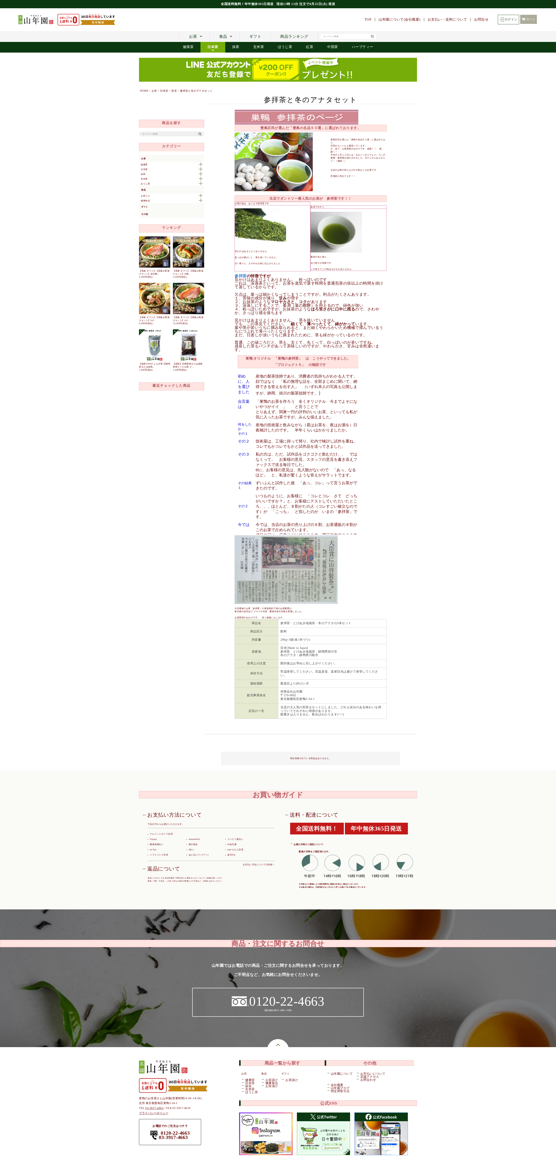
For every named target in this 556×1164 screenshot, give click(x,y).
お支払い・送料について (447, 19)
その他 (144, 214)
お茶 (193, 36)
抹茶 (235, 47)
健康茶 (188, 47)
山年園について (342, 1073)
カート (531, 19)
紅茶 (309, 47)
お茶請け (271, 1080)
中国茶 (332, 47)
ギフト (255, 36)
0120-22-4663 (175, 1133)
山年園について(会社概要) (399, 19)
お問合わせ (368, 1079)
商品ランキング (294, 36)
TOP (368, 19)
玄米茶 (258, 47)
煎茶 (174, 90)
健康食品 (271, 1083)
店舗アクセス (369, 1076)
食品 (223, 36)
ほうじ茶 (285, 47)
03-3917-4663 (154, 1108)
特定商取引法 (340, 1091)
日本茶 (212, 47)
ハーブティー (362, 47)
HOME (144, 90)
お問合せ (481, 19)
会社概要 (337, 1085)
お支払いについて (372, 1073)
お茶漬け (271, 1086)
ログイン (511, 19)
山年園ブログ (340, 1088)
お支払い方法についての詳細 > (259, 864)
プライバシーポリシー (153, 1113)
